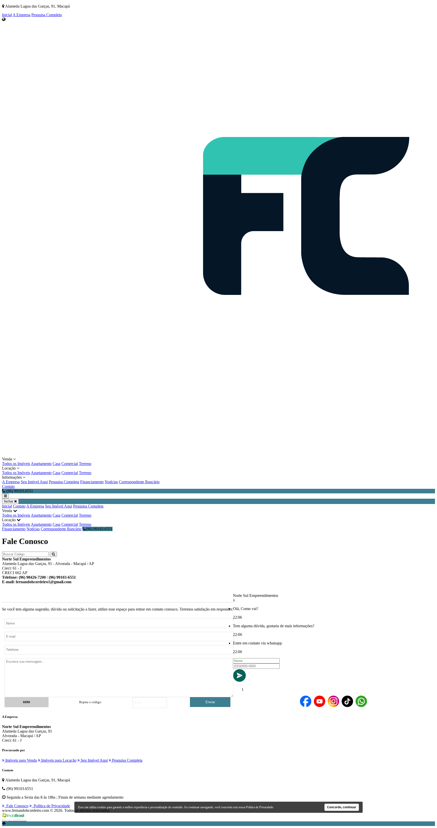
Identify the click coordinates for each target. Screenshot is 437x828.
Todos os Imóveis (16, 463)
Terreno (85, 463)
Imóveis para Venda (20, 760)
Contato (8, 486)
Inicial (7, 15)
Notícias (111, 482)
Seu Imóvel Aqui (34, 482)
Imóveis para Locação (58, 760)
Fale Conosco (16, 806)
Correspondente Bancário (139, 482)
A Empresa (21, 15)
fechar (9, 501)
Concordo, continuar (341, 807)
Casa (56, 463)
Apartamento (41, 463)
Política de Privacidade (51, 806)
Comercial (69, 463)
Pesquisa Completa (46, 15)
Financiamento (92, 482)
